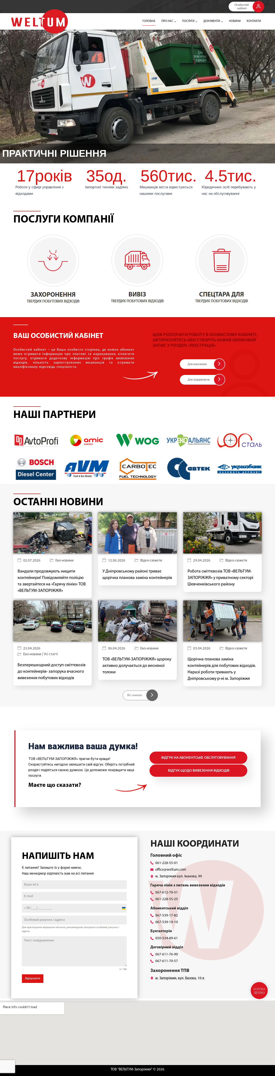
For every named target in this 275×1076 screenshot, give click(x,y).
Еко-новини (64, 560)
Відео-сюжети (151, 560)
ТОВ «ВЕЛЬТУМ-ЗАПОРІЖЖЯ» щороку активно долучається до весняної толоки (136, 665)
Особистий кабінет (242, 6)
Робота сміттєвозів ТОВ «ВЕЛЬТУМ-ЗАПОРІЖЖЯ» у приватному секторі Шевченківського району (220, 577)
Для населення (197, 364)
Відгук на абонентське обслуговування (198, 757)
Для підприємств (199, 379)
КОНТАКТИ (254, 21)
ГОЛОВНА (148, 21)
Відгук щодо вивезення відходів (198, 770)
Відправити (32, 978)
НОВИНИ (235, 21)
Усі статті (51, 654)
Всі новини (134, 695)
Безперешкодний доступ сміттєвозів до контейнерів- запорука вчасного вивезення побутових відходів (52, 671)
